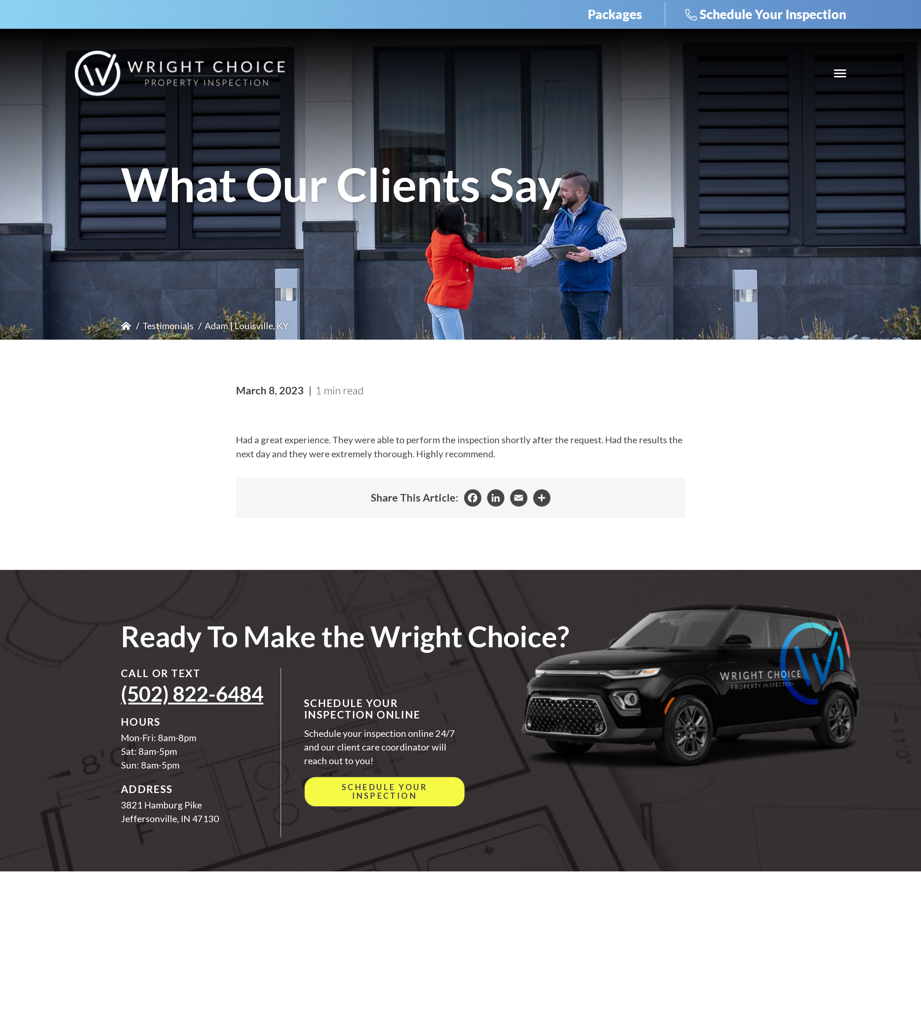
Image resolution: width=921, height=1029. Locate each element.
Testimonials (168, 325)
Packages (615, 14)
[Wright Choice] (180, 73)
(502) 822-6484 (192, 693)
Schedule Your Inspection (773, 14)
